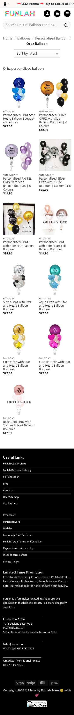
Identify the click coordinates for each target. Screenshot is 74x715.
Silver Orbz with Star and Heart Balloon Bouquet (17, 305)
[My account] (47, 13)
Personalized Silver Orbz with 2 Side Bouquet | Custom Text (55, 182)
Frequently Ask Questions (17, 535)
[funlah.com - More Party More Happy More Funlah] (21, 13)
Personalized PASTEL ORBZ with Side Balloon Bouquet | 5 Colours (17, 184)
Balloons (24, 38)
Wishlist (7, 528)
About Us (8, 490)
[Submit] (66, 25)
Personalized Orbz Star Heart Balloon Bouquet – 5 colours (19, 118)
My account (9, 515)
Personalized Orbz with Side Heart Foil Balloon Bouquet (52, 245)
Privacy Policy (10, 561)
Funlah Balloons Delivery (17, 470)
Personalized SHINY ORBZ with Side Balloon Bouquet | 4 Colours (53, 120)
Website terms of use (15, 555)
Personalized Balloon (51, 38)
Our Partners (10, 503)
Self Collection (11, 477)
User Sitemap (11, 497)
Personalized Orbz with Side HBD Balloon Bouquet (18, 245)
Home (8, 38)
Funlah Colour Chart (14, 463)
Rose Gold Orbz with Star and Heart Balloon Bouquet (18, 425)
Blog (5, 483)
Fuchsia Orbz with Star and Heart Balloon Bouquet (54, 365)
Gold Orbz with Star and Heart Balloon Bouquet (16, 365)
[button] (57, 13)
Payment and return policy (18, 548)
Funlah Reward (11, 521)
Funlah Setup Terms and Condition (22, 541)
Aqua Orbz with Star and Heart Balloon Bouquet (53, 305)
